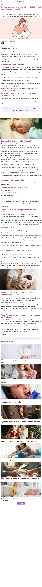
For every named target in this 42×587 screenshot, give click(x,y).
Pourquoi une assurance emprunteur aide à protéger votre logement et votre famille (20, 479)
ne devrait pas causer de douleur (15, 235)
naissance (3, 145)
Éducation (3, 497)
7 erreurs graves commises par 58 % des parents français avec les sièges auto (20, 422)
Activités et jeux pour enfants (7, 440)
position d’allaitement (34, 159)
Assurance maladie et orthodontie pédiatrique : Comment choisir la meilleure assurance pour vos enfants (19, 401)
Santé (2, 379)
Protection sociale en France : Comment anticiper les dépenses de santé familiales (20, 381)
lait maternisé (13, 77)
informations (3, 477)
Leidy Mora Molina (8, 42)
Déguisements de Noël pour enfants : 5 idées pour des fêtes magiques (19, 441)
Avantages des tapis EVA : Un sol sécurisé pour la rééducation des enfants (21, 460)
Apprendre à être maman (6, 458)
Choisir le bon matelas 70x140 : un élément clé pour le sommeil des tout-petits (20, 361)
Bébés (2, 4)
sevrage (13, 247)
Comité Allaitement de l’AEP (17, 302)
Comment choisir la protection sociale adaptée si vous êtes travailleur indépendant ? (19, 499)
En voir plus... (21, 503)
